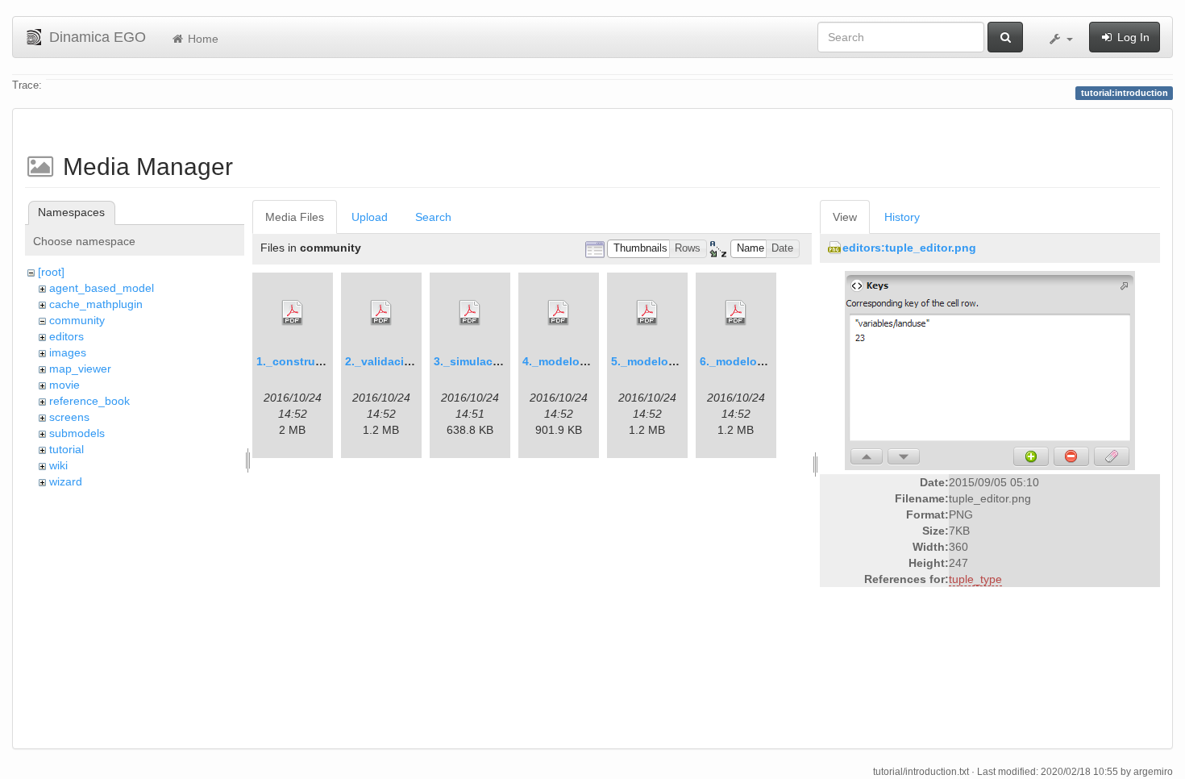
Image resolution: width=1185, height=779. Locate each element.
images (67, 352)
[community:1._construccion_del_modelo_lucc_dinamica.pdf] (292, 313)
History (902, 216)
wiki (58, 465)
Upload (369, 216)
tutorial (66, 449)
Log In (1132, 37)
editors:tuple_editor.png (909, 247)
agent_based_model (101, 287)
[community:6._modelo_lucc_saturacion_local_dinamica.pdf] (736, 313)
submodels (77, 433)
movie (64, 384)
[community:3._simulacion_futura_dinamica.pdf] (470, 313)
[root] (51, 271)
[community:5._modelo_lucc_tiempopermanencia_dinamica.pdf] (647, 313)
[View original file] (990, 370)
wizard (65, 481)
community (77, 320)
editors (66, 336)
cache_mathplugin (96, 304)
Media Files (294, 216)
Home (201, 38)
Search (433, 216)
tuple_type (975, 579)
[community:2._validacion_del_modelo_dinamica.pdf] (381, 313)
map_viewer (80, 368)
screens (69, 416)
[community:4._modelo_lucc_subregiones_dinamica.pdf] (558, 313)
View (845, 216)
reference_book (89, 400)
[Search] (1005, 37)
